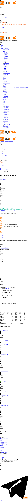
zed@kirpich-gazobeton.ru (4, 452)
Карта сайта (1, 445)
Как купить (3, 236)
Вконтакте (3, 26)
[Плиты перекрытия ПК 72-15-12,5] (4, 179)
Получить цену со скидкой (25, 497)
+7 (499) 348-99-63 (2, 13)
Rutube (2, 458)
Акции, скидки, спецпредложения (4, 438)
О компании (1, 439)
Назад (4, 149)
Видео (2, 235)
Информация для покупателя (3, 442)
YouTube (3, 27)
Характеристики (3, 234)
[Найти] (0, 6)
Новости (1, 440)
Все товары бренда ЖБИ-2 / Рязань (4, 431)
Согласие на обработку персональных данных (5, 446)
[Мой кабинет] (0, 135)
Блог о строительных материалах (4, 444)
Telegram (3, 164)
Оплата (2, 237)
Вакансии (1, 441)
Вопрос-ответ (1, 450)
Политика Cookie (2, 447)
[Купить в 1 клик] (0, 329)
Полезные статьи (2, 443)
